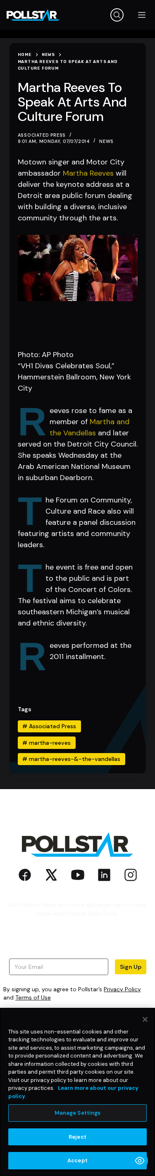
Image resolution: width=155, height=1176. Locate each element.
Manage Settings (78, 1112)
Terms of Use (33, 997)
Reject (77, 1136)
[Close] (145, 1019)
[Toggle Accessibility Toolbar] (140, 1161)
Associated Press (49, 726)
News (106, 141)
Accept (77, 1160)
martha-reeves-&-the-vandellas (71, 759)
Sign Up (130, 967)
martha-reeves (46, 742)
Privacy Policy (122, 989)
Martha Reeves (88, 173)
